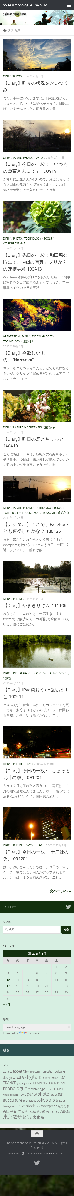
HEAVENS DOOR (44, 1083)
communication (44, 1071)
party (32, 1094)
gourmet (28, 1083)
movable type (36, 1089)
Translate (33, 1033)
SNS (60, 1094)
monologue (15, 1088)
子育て (15, 1111)
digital (32, 1077)
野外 (43, 1117)
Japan (17, 157)
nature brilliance (10, 1095)
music (59, 1088)
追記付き (28, 341)
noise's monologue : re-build (25, 5)
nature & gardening (27, 427)
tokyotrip (46, 1100)
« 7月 (6, 1004)
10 (8, 979)
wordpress (49, 1106)
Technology (32, 238)
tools (48, 238)
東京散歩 (12, 1117)
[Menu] (69, 5)
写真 (60, 1106)
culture (60, 1071)
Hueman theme (57, 1153)
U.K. (18, 1106)
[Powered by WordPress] (23, 1153)
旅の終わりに (46, 1112)
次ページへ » (60, 891)
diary (19, 1076)
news (22, 1094)
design (7, 1078)
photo (43, 1094)
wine (38, 1106)
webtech (28, 1105)
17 (8, 986)
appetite (20, 1071)
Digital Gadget (42, 336)
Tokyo (38, 157)
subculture (12, 1100)
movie (49, 1089)
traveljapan (9, 1106)
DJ (41, 1077)
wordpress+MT (14, 243)
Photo (17, 76)
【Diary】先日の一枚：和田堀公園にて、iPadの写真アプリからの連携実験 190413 (35, 262)
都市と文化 (31, 1117)
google (20, 1083)
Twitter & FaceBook (17, 513)
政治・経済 (29, 1112)
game (55, 1077)
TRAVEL (40, 845)
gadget (47, 1077)
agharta (7, 1071)
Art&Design (11, 336)
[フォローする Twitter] (68, 906)
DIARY (7, 76)
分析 (67, 1106)
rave (53, 1094)
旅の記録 (63, 1111)
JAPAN (61, 1083)
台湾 (6, 1112)
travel (61, 1100)
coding (30, 1071)
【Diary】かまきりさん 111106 (34, 605)
